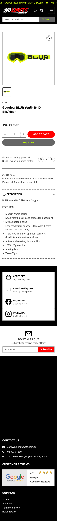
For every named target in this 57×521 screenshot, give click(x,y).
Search (48, 19)
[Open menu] (51, 10)
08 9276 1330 (14, 451)
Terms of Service (11, 507)
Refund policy (9, 511)
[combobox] (28, 19)
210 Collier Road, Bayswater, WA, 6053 (27, 456)
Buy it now (28, 142)
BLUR (4, 102)
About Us (7, 503)
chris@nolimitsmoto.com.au (21, 447)
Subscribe (46, 349)
